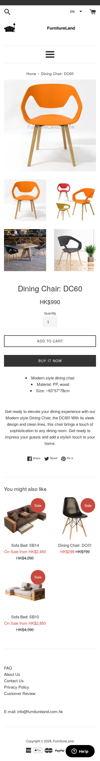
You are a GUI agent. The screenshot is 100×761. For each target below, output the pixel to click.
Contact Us (14, 680)
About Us (12, 674)
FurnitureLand (63, 741)
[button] (76, 11)
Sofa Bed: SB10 (25, 616)
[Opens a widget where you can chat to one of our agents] (80, 751)
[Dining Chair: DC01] (75, 518)
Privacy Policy (16, 687)
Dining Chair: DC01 (75, 545)
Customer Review (19, 693)
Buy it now (50, 360)
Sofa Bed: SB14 (25, 545)
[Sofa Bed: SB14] (25, 518)
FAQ (8, 668)
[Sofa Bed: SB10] (25, 590)
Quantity (50, 313)
